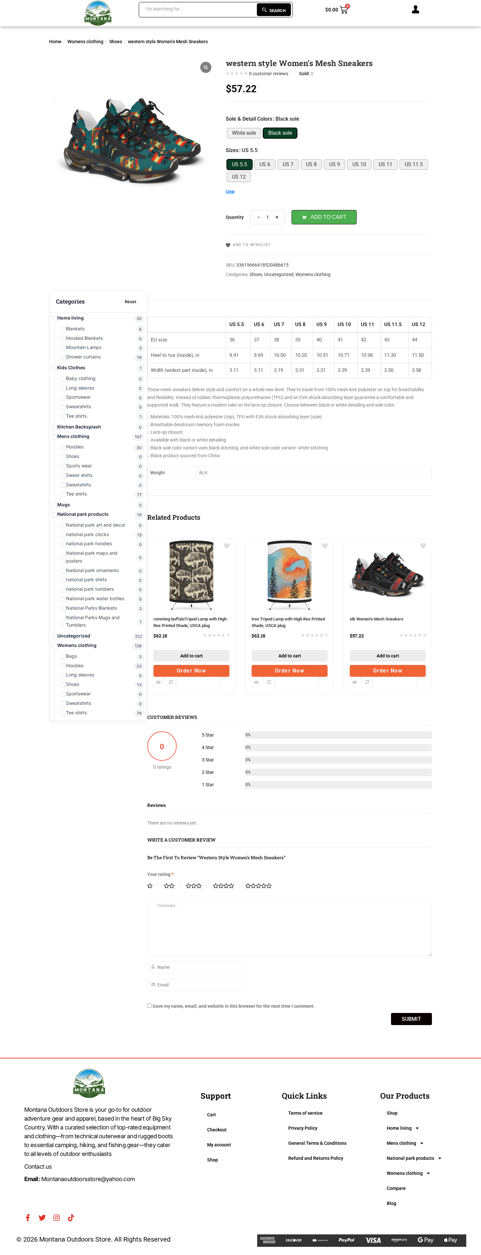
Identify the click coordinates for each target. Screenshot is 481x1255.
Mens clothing (401, 1143)
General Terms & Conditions (317, 1143)
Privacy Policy (302, 1128)
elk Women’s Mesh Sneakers (376, 619)
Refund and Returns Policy (315, 1158)
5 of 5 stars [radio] (261, 886)
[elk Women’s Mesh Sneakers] (387, 542)
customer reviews (268, 73)
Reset (130, 301)
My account (219, 1144)
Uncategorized (279, 274)
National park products (410, 1158)
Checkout (217, 1129)
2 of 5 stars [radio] (172, 886)
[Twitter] (42, 1217)
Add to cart (329, 217)
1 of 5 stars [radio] (152, 886)
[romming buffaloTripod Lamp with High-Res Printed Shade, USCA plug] (191, 542)
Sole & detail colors (249, 119)
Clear (230, 191)
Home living (399, 1128)
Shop (212, 1159)
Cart (211, 1114)
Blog (391, 1203)
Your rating (160, 874)
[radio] (244, 133)
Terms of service (305, 1113)
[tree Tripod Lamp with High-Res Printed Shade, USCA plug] (289, 542)
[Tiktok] (71, 1217)
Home (55, 41)
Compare (396, 1188)
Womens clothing (85, 41)
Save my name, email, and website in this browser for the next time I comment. (233, 1006)
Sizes (232, 150)
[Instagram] (56, 1217)
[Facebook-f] (27, 1217)
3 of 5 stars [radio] (196, 886)
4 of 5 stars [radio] (226, 886)
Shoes (115, 41)
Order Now (191, 671)
